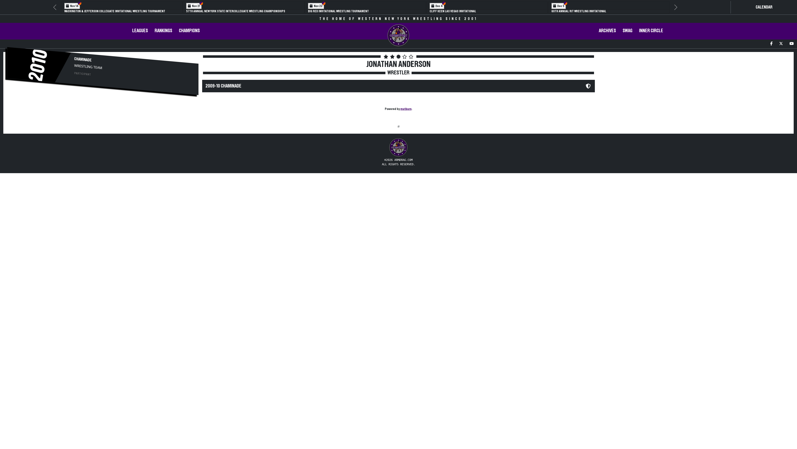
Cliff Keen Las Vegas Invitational (453, 11)
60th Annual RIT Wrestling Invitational (578, 11)
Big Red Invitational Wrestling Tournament (338, 11)
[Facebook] (771, 43)
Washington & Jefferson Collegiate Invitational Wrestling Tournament (114, 11)
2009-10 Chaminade (223, 86)
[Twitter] (781, 43)
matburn (406, 109)
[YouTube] (791, 43)
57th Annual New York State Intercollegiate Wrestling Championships (235, 11)
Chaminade (83, 59)
